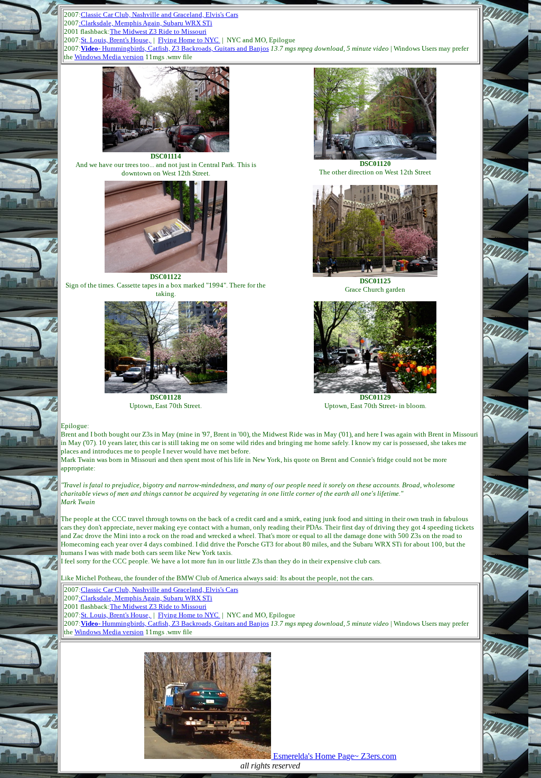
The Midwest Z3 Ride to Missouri (158, 31)
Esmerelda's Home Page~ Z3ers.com (333, 756)
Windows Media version (109, 57)
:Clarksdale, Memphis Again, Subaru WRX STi (145, 23)
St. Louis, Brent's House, (116, 40)
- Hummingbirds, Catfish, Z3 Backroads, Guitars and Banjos (175, 48)
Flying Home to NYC (189, 40)
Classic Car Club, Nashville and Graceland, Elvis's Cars (159, 14)
